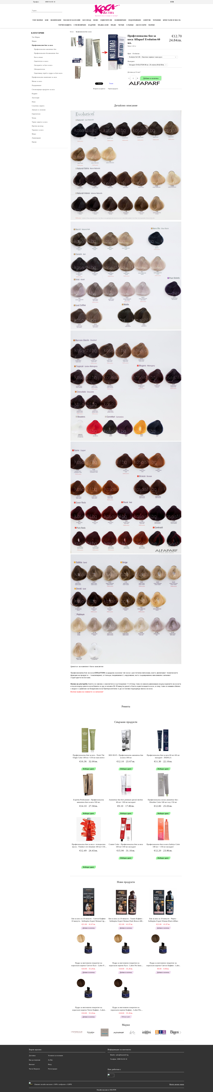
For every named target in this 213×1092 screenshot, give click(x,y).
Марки (151, 25)
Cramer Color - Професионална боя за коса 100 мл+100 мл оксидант (126, 845)
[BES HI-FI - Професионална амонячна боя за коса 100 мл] (126, 740)
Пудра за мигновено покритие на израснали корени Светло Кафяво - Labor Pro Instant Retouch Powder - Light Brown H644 (163, 964)
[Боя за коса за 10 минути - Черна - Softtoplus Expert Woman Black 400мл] (163, 902)
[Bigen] (174, 1033)
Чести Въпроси (34, 1069)
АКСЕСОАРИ (141, 25)
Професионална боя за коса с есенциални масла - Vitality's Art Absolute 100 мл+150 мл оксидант (88, 846)
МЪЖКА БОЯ (103, 25)
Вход (49, 1064)
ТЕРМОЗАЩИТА (64, 25)
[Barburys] (146, 1033)
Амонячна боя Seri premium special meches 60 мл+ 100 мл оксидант (126, 801)
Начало (72, 31)
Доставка (32, 1055)
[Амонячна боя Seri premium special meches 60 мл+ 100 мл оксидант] (126, 785)
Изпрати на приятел (99, 88)
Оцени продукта (113, 88)
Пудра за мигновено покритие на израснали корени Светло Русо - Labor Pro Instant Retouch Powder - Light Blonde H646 (88, 964)
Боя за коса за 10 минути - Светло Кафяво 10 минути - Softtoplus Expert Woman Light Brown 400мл (88, 920)
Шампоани (56, 20)
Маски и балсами (71, 20)
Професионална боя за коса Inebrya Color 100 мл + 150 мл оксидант (163, 845)
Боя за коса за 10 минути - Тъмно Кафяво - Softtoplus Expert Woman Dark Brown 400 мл (126, 920)
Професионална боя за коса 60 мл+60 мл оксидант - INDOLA (163, 756)
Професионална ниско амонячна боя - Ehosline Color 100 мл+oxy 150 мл (163, 801)
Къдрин (92, 25)
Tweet (111, 83)
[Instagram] (180, 2)
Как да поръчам (34, 1060)
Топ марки (37, 20)
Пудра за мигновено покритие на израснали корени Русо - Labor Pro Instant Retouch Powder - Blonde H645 (126, 964)
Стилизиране (80, 25)
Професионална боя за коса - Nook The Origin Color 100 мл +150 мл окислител (89, 756)
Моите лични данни (176, 1084)
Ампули (147, 20)
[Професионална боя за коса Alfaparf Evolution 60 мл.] (105, 69)
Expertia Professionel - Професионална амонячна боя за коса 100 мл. (88, 801)
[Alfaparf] (118, 1033)
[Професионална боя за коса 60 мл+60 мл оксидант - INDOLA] (163, 740)
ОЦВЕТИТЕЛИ (106, 20)
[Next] (179, 1032)
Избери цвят (88, 769)
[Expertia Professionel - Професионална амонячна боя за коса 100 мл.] (89, 785)
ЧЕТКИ (121, 25)
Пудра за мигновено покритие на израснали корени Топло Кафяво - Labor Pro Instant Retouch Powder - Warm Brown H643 (88, 1009)
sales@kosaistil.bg (122, 1055)
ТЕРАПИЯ (157, 20)
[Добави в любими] (180, 73)
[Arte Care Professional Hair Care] (132, 1033)
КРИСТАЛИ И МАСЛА (172, 20)
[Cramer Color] (76, 1032)
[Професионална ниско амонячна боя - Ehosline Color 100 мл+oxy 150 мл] (163, 785)
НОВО (95, 20)
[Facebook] (177, 2)
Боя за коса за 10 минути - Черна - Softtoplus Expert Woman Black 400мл (163, 920)
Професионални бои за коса (84, 31)
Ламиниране (120, 20)
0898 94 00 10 (50, 2)
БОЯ (46, 20)
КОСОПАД (87, 20)
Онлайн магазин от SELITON (106, 1090)
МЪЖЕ (113, 25)
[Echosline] (90, 1033)
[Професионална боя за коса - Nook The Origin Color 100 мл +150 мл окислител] (89, 740)
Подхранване (134, 20)
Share (100, 83)
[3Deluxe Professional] (104, 1033)
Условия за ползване (55, 1055)
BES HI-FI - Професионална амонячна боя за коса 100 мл (126, 756)
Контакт (32, 1064)
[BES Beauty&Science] (160, 1033)
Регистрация (52, 1069)
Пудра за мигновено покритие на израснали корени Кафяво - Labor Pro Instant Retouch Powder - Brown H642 (126, 1009)
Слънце (130, 25)
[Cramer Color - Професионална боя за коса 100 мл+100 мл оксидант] (126, 829)
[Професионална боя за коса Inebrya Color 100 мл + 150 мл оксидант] (163, 829)
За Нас (50, 1060)
